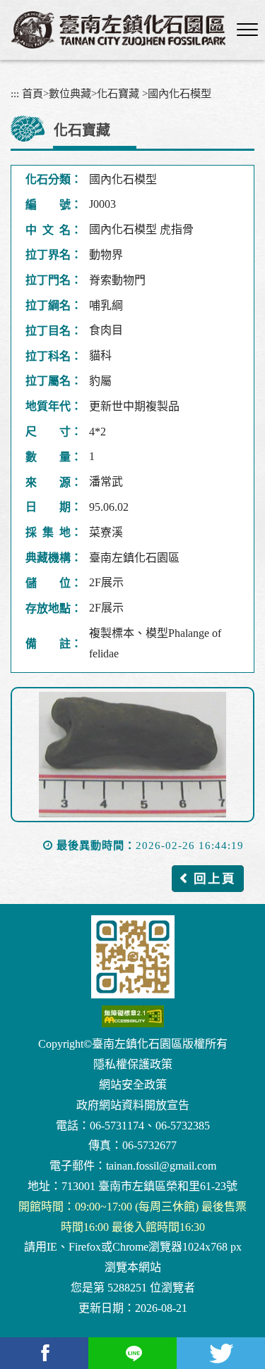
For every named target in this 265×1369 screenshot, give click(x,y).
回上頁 (215, 879)
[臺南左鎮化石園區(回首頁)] (118, 30)
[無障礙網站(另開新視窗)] (132, 1016)
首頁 (32, 93)
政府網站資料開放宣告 (132, 1105)
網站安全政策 (133, 1085)
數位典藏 (70, 93)
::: (15, 93)
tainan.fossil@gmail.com (161, 1166)
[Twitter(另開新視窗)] (221, 1353)
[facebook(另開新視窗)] (44, 1353)
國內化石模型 (179, 93)
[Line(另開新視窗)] (132, 1353)
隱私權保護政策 (132, 1064)
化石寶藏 (118, 93)
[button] (247, 30)
